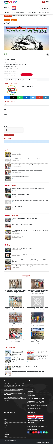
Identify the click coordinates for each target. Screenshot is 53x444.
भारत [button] (8, 12)
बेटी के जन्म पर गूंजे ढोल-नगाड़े (17, 206)
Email (5, 109)
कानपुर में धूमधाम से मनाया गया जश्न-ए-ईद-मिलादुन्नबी (22, 224)
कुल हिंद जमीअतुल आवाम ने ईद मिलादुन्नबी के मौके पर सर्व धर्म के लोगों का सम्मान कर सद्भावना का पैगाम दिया (30, 231)
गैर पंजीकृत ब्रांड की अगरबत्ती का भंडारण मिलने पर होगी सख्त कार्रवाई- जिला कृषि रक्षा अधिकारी (30, 200)
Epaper (46, 8)
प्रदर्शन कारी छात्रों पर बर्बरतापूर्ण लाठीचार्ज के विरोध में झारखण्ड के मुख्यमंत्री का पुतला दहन (37, 308)
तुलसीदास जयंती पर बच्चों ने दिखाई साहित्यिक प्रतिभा (22, 248)
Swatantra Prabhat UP (27, 86)
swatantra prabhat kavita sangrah (30, 79)
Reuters (29, 401)
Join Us (29, 393)
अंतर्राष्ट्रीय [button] (6, 434)
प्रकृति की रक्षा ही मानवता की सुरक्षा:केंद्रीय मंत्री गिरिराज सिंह (23, 254)
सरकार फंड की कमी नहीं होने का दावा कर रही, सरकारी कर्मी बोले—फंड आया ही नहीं (28, 189)
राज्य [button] (12, 12)
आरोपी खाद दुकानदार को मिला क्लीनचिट (20, 153)
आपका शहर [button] (22, 12)
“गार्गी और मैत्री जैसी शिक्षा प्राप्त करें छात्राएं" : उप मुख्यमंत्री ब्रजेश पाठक (25, 266)
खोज (48, 1)
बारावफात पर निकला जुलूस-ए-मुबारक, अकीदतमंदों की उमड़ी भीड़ (24, 218)
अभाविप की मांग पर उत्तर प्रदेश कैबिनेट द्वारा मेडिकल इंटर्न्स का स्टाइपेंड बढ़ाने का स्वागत (17, 352)
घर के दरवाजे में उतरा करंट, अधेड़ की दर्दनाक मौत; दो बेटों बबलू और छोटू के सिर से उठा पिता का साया (15, 308)
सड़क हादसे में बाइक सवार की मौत (40, 351)
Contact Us (30, 385)
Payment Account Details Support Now (35, 387)
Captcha (5, 126)
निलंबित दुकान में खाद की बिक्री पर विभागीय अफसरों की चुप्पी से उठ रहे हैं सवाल (27, 171)
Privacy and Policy (31, 395)
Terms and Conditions (32, 389)
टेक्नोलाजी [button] (30, 12)
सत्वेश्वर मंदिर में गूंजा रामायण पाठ (18, 236)
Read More (26, 75)
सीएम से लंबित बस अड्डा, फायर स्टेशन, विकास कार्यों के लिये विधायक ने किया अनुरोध (28, 372)
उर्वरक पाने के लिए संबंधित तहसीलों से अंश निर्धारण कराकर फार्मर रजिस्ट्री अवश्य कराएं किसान (30, 159)
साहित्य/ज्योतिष (13, 20)
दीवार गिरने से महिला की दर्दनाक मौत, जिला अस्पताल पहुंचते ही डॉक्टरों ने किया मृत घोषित (38, 291)
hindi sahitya (19, 79)
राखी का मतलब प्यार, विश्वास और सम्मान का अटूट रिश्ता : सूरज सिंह (24, 366)
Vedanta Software (45, 442)
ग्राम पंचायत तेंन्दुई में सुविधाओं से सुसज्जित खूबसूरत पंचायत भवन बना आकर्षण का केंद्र (37, 340)
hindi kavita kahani (11, 79)
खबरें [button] (17, 12)
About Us (29, 384)
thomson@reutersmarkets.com (34, 408)
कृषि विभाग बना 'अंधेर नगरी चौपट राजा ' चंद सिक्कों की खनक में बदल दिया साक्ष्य (27, 165)
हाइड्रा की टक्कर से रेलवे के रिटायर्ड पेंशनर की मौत (37, 324)
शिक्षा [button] (35, 12)
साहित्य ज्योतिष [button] (42, 12)
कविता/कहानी (7, 20)
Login (43, 1)
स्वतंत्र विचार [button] (6, 430)
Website (5, 114)
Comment (6, 119)
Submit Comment (9, 135)
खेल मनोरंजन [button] (6, 432)
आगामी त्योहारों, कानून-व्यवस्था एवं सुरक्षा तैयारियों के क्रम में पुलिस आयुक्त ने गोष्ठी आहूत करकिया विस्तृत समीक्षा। (15, 360)
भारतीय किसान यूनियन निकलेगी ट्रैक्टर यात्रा (20, 177)
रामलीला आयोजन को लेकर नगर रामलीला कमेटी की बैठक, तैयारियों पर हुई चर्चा (15, 324)
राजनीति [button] (6, 436)
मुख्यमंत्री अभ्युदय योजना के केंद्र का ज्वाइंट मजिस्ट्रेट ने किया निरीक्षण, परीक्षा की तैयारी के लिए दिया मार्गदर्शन (29, 260)
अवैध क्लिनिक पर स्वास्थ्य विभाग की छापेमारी (20, 194)
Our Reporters (30, 391)
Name (5, 104)
